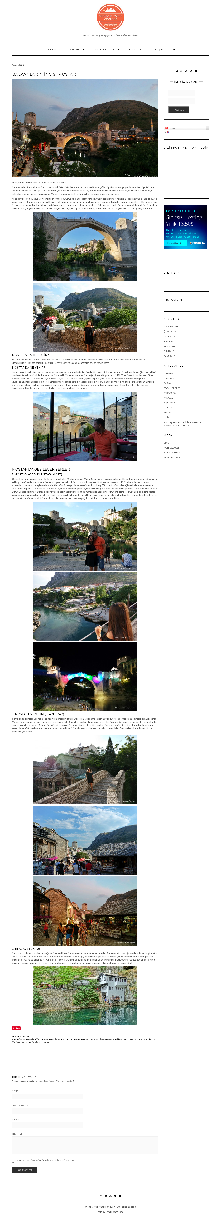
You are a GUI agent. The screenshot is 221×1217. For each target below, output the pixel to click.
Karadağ (168, 398)
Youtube (110, 1197)
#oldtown (119, 1039)
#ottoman (128, 1039)
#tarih (152, 1039)
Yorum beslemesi (173, 452)
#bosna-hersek (54, 1039)
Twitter (115, 1197)
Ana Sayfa (53, 49)
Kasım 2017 (169, 346)
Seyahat (76, 49)
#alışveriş (21, 1039)
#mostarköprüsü (100, 1039)
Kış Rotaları (170, 402)
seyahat (28, 1042)
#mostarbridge (87, 1039)
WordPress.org (172, 457)
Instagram (101, 1197)
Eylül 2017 (169, 356)
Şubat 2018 (170, 331)
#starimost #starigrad (141, 1039)
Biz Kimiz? (136, 49)
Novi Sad (168, 412)
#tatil (14, 1042)
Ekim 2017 (169, 351)
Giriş (166, 443)
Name (15, 1091)
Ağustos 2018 (171, 326)
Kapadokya (170, 393)
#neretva (110, 1039)
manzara (21, 1042)
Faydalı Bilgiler (105, 49)
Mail (120, 1197)
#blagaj (38, 1039)
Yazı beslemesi (171, 448)
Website (16, 1120)
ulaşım (40, 1042)
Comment (17, 1134)
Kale (100, 1211)
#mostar (77, 1039)
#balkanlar (30, 1039)
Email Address (20, 1105)
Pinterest (106, 1197)
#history (70, 1039)
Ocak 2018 (169, 336)
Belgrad (168, 373)
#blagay (45, 1039)
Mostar (26, 1036)
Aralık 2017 (170, 341)
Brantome (169, 378)
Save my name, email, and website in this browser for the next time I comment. (45, 1160)
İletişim (158, 49)
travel (34, 1042)
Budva (167, 383)
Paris (166, 417)
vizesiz (46, 1042)
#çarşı (63, 1039)
